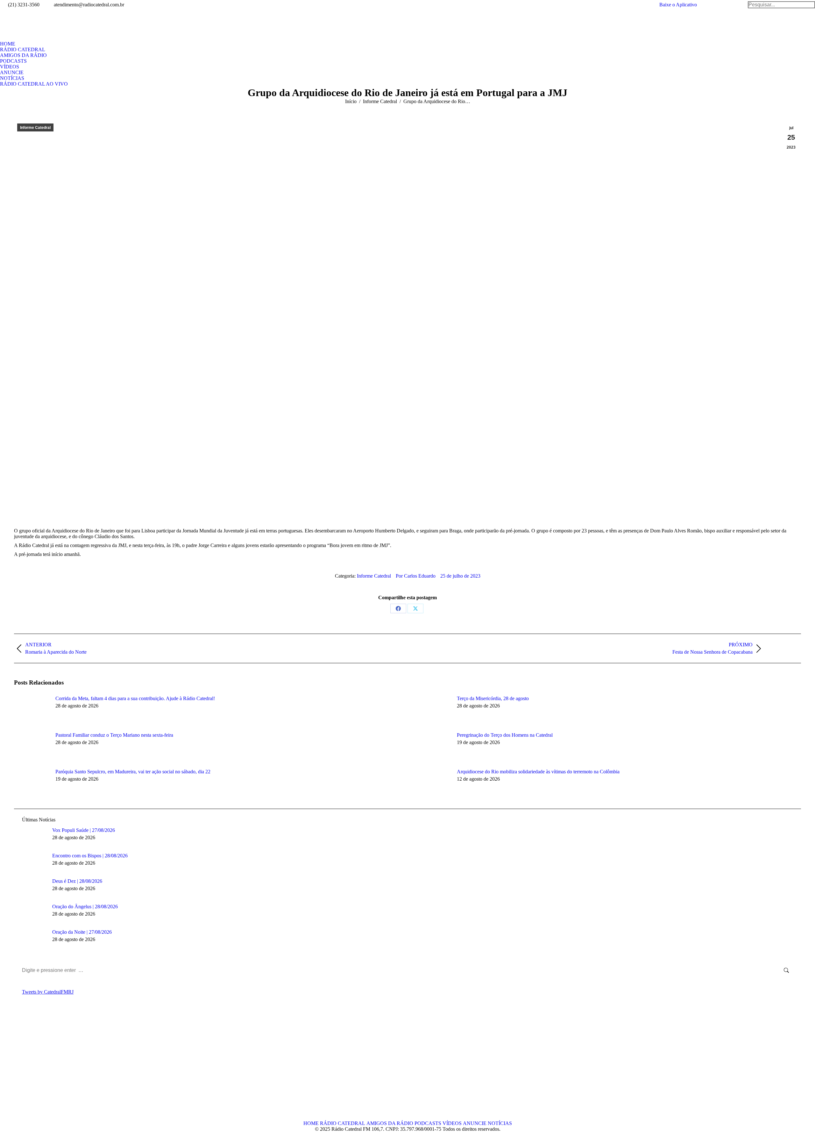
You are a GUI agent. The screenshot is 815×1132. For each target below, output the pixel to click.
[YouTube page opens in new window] (38, 1066)
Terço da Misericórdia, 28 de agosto (493, 698)
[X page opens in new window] (28, 1066)
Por (416, 576)
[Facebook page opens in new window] (19, 1066)
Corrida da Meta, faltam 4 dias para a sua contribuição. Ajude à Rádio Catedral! (135, 698)
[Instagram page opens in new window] (47, 1066)
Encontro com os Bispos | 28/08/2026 (90, 855)
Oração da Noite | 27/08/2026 (82, 932)
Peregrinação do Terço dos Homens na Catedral (505, 735)
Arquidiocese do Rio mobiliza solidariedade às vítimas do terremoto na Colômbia (538, 771)
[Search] (781, 4)
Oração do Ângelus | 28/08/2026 (85, 906)
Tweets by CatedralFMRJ (48, 992)
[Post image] (31, 710)
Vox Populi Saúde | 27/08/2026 (83, 830)
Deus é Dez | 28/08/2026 (77, 881)
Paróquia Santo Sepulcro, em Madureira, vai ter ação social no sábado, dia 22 (132, 771)
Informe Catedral (35, 127)
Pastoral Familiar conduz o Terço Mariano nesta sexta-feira (114, 735)
